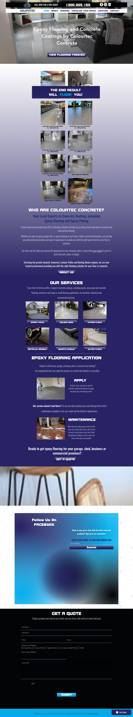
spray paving (97, 250)
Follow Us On (44, 520)
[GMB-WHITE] (109, 4)
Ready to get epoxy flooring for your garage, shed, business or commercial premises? (67, 451)
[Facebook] (101, 4)
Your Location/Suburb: (29, 652)
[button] (103, 11)
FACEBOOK (44, 525)
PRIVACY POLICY (92, 714)
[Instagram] (105, 4)
